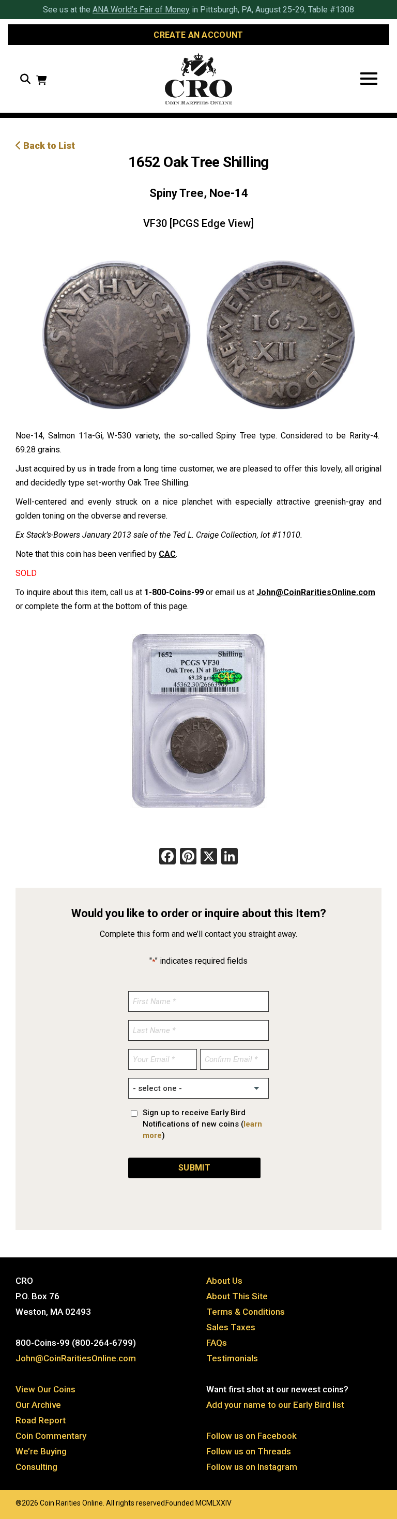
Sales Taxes (230, 1327)
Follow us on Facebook (251, 1436)
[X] (208, 857)
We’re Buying (41, 1451)
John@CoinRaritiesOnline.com (315, 592)
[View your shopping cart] (41, 81)
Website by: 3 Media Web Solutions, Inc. (5, 1502)
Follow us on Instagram (251, 1467)
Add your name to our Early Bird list (275, 1405)
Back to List (48, 145)
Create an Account (198, 35)
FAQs (216, 1343)
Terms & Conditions (245, 1312)
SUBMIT (194, 1168)
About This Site (237, 1296)
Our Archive (38, 1405)
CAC (167, 554)
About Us (224, 1280)
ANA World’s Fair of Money (141, 9)
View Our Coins (45, 1389)
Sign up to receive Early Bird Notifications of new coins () (202, 1124)
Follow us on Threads (248, 1451)
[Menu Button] (368, 78)
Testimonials (232, 1358)
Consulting (36, 1467)
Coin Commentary (51, 1436)
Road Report (41, 1420)
